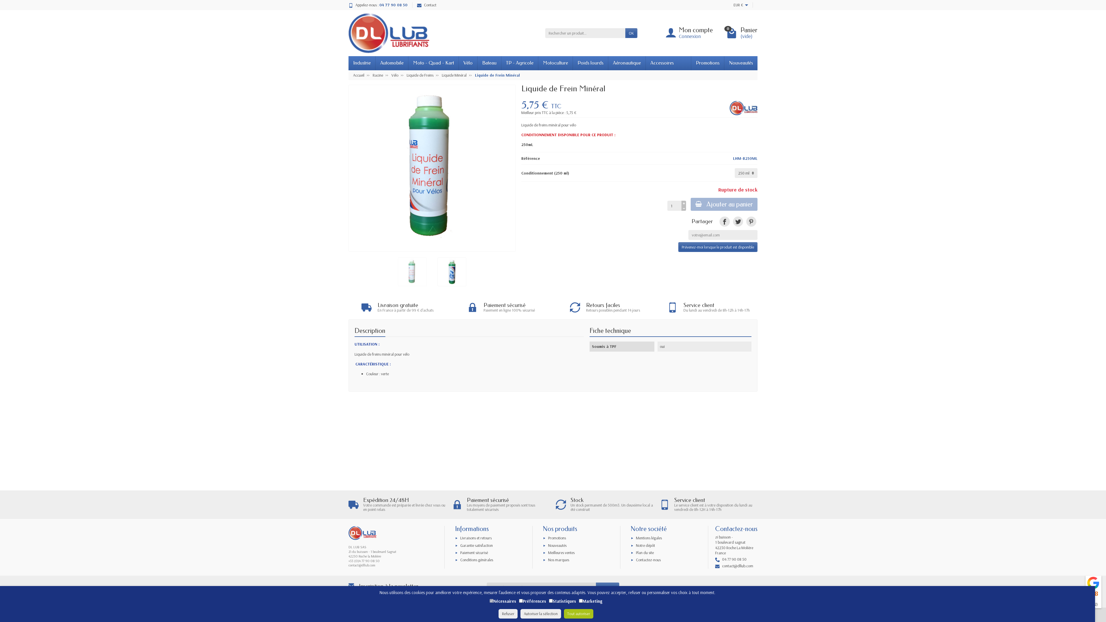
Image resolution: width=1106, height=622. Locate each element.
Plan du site (645, 552)
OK (631, 33)
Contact (430, 4)
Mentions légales (649, 538)
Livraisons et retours (476, 538)
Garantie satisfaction (476, 545)
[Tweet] (738, 222)
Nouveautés (741, 63)
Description (370, 331)
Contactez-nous (648, 559)
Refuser (508, 613)
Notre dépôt (645, 545)
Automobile (392, 63)
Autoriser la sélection (541, 613)
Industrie (362, 63)
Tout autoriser (578, 613)
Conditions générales (476, 559)
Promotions (707, 63)
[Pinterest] (751, 222)
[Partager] (724, 222)
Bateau (489, 63)
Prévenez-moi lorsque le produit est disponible (718, 247)
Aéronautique (627, 63)
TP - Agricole (519, 63)
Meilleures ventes (561, 552)
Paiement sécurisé (474, 552)
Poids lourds (590, 63)
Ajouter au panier (730, 204)
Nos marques (558, 559)
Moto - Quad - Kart (433, 63)
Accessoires (662, 63)
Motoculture (555, 63)
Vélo (468, 63)
